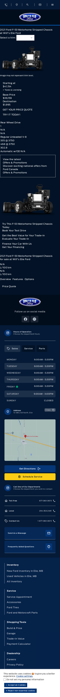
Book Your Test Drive (14, 230)
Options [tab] (29, 279)
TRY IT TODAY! (11, 114)
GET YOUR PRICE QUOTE (17, 109)
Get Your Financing (13, 247)
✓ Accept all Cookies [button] (16, 685)
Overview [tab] (5, 279)
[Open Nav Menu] (53, 4)
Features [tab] (18, 279)
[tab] (12, 348)
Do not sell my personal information (25, 679)
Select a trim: (8, 37)
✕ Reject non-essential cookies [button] (20, 691)
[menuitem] (30, 573)
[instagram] (34, 319)
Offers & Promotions (15, 172)
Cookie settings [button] (24, 676)
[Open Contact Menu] (41, 4)
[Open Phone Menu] (5, 4)
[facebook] (25, 319)
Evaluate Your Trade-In (15, 239)
